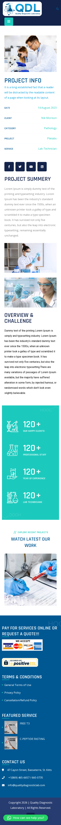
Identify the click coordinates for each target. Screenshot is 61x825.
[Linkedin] (42, 166)
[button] (25, 818)
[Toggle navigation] (8, 22)
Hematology (16, 593)
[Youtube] (31, 166)
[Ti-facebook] (9, 166)
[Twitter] (20, 166)
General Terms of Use (17, 685)
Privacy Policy (12, 692)
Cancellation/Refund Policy (20, 700)
